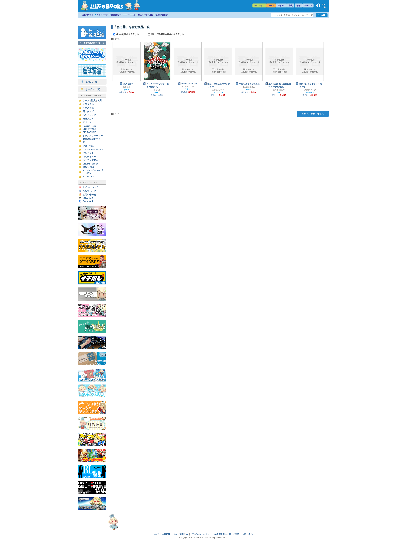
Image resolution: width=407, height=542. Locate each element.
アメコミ (87, 122)
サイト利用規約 (180, 534)
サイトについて (90, 187)
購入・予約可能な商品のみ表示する (167, 34)
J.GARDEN (88, 176)
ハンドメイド (89, 115)
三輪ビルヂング (218, 90)
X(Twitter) (88, 198)
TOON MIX (88, 167)
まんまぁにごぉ (188, 86)
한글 (298, 5)
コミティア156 (90, 160)
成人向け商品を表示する (127, 34)
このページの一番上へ (313, 114)
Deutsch (308, 5)
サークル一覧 (91, 89)
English (281, 5)
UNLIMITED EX (90, 164)
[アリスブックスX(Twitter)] (324, 7)
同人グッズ (88, 111)
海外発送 (123, 15)
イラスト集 (88, 108)
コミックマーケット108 (93, 149)
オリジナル (88, 104)
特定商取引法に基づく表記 (226, 534)
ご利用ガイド (87, 15)
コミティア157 (90, 156)
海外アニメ (88, 119)
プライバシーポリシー (201, 534)
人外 (100, 100)
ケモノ (86, 100)
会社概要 (166, 534)
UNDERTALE (89, 129)
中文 (291, 5)
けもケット (88, 153)
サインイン (259, 5)
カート (271, 5)
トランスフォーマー (93, 135)
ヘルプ (156, 534)
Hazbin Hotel (90, 126)
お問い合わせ (162, 15)
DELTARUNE (89, 132)
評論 (85, 146)
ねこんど (126, 87)
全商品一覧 (90, 82)
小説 (91, 146)
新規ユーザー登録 (145, 15)
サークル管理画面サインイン (92, 43)
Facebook (88, 201)
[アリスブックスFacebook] (318, 7)
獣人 (93, 100)
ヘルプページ (102, 15)
